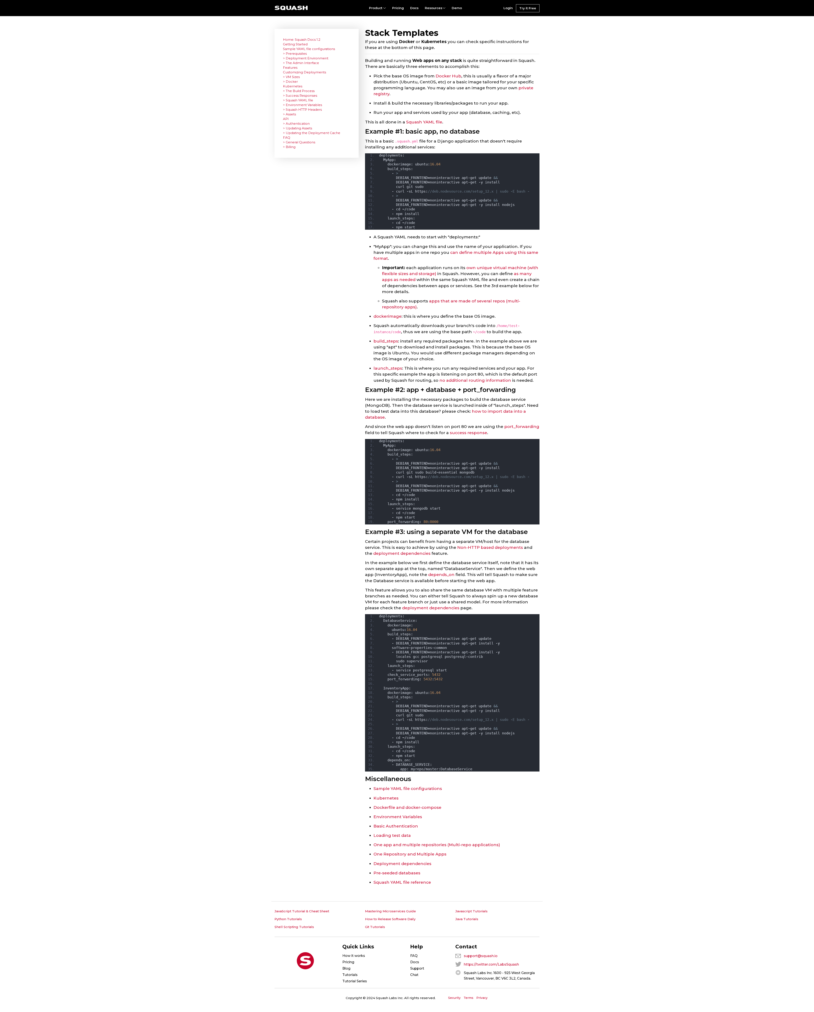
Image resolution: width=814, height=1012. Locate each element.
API (286, 119)
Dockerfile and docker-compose (407, 807)
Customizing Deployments (304, 72)
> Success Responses (300, 96)
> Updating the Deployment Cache (311, 133)
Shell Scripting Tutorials (294, 927)
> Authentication (296, 124)
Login (508, 8)
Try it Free (527, 8)
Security (454, 998)
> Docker (290, 82)
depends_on (441, 574)
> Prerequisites (295, 54)
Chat (414, 975)
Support (417, 968)
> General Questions (299, 142)
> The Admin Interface (301, 63)
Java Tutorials (466, 919)
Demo (457, 8)
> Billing (289, 147)
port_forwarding (521, 426)
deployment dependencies (402, 553)
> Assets (289, 114)
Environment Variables (398, 816)
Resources (433, 8)
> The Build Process (299, 91)
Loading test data (392, 835)
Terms (468, 998)
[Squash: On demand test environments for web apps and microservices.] (291, 8)
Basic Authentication (396, 826)
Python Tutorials (288, 919)
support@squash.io (481, 956)
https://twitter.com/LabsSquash (491, 964)
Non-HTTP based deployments (490, 547)
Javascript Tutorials (471, 911)
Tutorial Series (354, 981)
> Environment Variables (302, 105)
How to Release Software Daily (390, 919)
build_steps (386, 341)
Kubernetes (386, 798)
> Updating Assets (297, 128)
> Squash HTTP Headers (302, 110)
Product (375, 8)
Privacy (482, 998)
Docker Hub (448, 75)
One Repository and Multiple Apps (410, 854)
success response (468, 432)
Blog (346, 968)
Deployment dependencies (402, 863)
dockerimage (387, 316)
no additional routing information (475, 380)
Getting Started (295, 44)
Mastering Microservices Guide (390, 911)
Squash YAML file (424, 121)
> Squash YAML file (298, 100)
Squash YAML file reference (402, 882)
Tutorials (350, 975)
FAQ (286, 138)
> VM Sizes (291, 77)
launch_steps (388, 368)
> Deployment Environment (305, 58)
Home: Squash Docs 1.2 (301, 40)
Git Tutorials (375, 927)
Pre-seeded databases (397, 872)
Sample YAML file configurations (408, 788)
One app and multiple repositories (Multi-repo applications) (437, 844)
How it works (353, 956)
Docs (414, 8)
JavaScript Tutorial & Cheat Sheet (302, 911)
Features (290, 68)
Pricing (398, 8)
